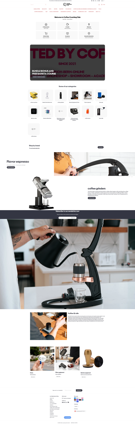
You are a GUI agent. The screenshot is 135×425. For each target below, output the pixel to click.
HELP (46, 11)
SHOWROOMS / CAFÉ (82, 11)
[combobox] (38, 4)
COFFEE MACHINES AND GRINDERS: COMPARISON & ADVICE (84, 9)
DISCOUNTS (44, 9)
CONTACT (52, 414)
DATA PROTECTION (53, 406)
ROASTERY (61, 9)
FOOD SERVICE (68, 9)
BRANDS (74, 11)
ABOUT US (98, 11)
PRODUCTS (52, 402)
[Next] (132, 176)
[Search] (45, 4)
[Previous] (129, 176)
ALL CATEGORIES (53, 403)
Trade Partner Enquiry (54, 416)
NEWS (51, 399)
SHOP (50, 9)
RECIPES (55, 9)
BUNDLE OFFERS (37, 9)
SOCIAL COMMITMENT (54, 11)
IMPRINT (51, 411)
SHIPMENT (52, 413)
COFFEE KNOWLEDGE (38, 11)
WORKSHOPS (91, 11)
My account (52, 417)
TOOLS (99, 9)
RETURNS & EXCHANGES (54, 409)
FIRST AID (52, 410)
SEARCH (51, 405)
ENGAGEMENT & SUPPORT (66, 11)
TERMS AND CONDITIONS (55, 407)
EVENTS (51, 400)
